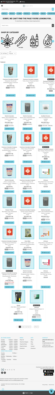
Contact (32, 346)
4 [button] (27, 326)
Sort (10, 51)
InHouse (46, 180)
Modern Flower (9, 210)
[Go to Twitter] (5, 373)
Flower (7, 47)
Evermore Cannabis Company (10, 79)
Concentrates (48, 47)
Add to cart (11, 95)
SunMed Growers (45, 116)
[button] (13, 2)
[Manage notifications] (3, 389)
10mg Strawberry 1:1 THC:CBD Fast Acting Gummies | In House (45, 274)
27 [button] (35, 326)
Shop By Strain (23, 346)
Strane (18, 305)
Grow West (27, 241)
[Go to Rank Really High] (27, 393)
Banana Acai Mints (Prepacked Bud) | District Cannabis (27, 274)
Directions (22, 348)
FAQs (32, 344)
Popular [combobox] (11, 53)
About (32, 339)
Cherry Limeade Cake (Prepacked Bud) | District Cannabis (9, 183)
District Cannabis (9, 116)
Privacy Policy (45, 384)
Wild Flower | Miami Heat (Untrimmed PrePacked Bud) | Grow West (27, 244)
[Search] (53, 9)
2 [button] (22, 326)
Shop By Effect (23, 344)
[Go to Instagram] (2, 373)
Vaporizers (34, 47)
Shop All (22, 339)
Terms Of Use (51, 384)
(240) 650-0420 (46, 339)
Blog (32, 342)
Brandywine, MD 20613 (47, 346)
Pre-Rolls (21, 47)
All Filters (5, 53)
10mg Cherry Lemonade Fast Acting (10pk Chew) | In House (45, 244)
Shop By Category (24, 342)
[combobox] (26, 9)
